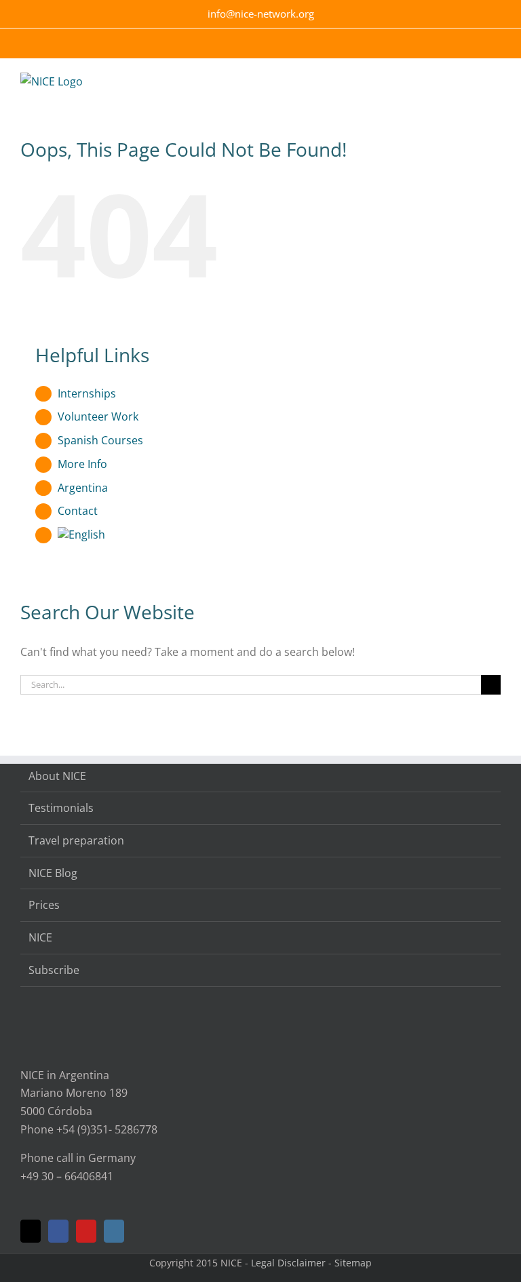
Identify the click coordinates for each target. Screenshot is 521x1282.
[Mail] (30, 1231)
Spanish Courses (100, 440)
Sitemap (353, 1262)
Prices (44, 904)
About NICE (57, 776)
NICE (40, 937)
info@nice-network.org (261, 13)
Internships (87, 393)
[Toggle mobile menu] (495, 89)
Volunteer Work (98, 416)
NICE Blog (52, 873)
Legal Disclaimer (288, 1262)
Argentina (83, 487)
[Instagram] (114, 1231)
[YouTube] (86, 1231)
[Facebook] (58, 1231)
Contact (78, 510)
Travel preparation (76, 840)
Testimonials (61, 807)
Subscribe (53, 970)
